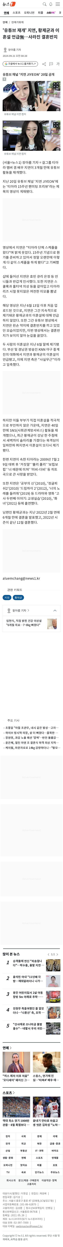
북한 (39, 1143)
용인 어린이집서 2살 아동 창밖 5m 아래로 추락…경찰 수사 (28, 997)
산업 (8, 1150)
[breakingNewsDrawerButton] (50, 3)
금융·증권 (55, 1143)
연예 (5, 22)
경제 (39, 1136)
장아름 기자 (14, 49)
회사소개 (11, 1180)
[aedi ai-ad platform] (16, 82)
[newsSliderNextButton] (57, 954)
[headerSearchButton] (44, 3)
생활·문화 (8, 1157)
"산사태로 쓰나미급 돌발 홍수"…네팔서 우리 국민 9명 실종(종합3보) (29, 1029)
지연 (7, 597)
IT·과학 (39, 1150)
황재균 (18, 597)
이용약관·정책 (49, 1180)
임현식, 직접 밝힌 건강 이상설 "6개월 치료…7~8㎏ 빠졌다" (24, 623)
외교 (23, 1143)
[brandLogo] (9, 4)
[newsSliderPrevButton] (48, 954)
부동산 (23, 1150)
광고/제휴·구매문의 (28, 1180)
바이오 (55, 1150)
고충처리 (31, 1184)
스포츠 (7, 1092)
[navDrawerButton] (57, 4)
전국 (8, 1143)
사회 (23, 1136)
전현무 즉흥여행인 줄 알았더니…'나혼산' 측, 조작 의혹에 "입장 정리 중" (28, 1013)
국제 (55, 1136)
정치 (8, 1136)
